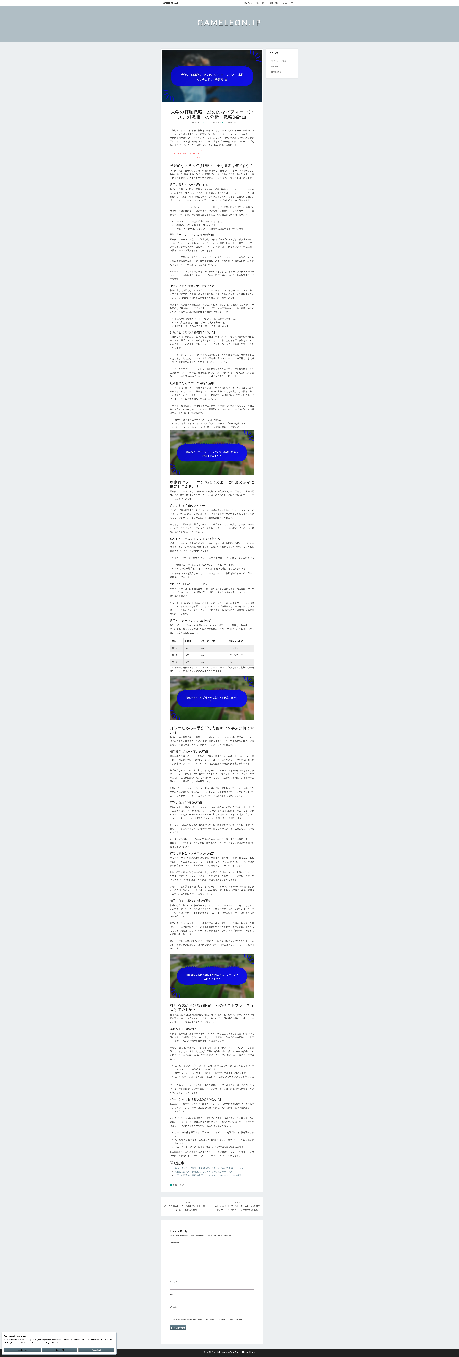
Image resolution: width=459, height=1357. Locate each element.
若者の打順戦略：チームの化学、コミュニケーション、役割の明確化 (186, 1206)
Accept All (96, 1350)
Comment (175, 1242)
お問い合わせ (248, 3)
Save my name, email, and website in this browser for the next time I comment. (208, 1319)
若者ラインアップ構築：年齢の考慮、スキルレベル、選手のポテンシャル (210, 1168)
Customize (22, 1350)
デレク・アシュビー (213, 123)
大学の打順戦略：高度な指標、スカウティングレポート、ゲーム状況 (208, 1175)
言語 (292, 3)
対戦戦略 (275, 66)
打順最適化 (178, 1185)
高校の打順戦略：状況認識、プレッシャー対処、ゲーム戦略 (204, 1171)
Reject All (59, 1350)
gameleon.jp (171, 2)
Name (173, 1282)
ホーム (284, 3)
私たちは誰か (261, 3)
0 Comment (230, 123)
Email (173, 1294)
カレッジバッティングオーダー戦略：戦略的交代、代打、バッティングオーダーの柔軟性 (237, 1206)
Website (173, 1307)
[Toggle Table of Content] (196, 158)
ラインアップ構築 (278, 61)
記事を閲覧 (274, 3)
